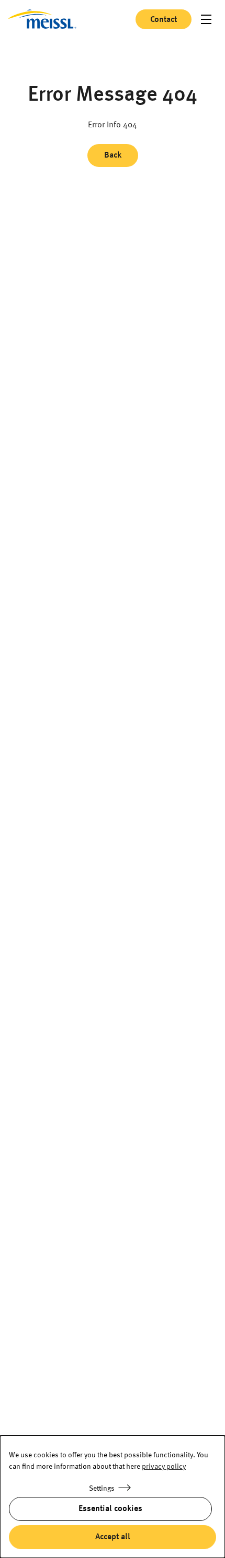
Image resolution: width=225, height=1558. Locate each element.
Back (112, 155)
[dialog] (112, 1496)
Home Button (42, 19)
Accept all (112, 1537)
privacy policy (164, 1466)
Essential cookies (110, 1509)
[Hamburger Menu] (206, 19)
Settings (102, 1488)
